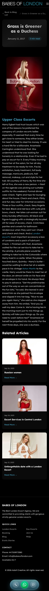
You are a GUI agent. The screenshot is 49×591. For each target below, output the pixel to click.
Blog (4, 536)
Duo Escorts (31, 529)
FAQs (28, 536)
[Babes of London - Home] (23, 4)
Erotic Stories (8, 540)
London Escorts (9, 529)
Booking (6, 533)
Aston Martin (29, 268)
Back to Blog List (11, 13)
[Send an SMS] (33, 585)
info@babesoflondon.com (20, 556)
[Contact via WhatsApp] (24, 584)
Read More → (10, 377)
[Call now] (16, 585)
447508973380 (15, 552)
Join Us (29, 533)
